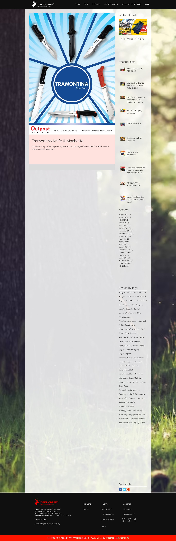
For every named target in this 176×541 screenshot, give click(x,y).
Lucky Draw (123, 341)
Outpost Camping (132, 349)
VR (136, 394)
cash (134, 410)
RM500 (127, 365)
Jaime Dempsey (130, 333)
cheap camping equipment (128, 414)
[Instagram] (129, 520)
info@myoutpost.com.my (50, 524)
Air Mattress (131, 296)
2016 (129, 292)
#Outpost (122, 292)
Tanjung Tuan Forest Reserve (129, 390)
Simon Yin (130, 382)
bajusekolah (123, 398)
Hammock (142, 321)
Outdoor (142, 345)
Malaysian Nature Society (128, 345)
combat (141, 418)
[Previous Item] (123, 27)
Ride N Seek (123, 378)
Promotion (138, 361)
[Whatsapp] (123, 520)
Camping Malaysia (126, 309)
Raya (141, 374)
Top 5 (131, 394)
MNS (131, 341)
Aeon (144, 292)
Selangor (122, 382)
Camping (139, 304)
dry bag (136, 422)
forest (143, 422)
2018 (139, 292)
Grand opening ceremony (128, 321)
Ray (136, 374)
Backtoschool (142, 300)
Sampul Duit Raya (136, 378)
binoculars (141, 398)
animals (142, 394)
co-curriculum (124, 418)
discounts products (125, 422)
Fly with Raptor (124, 317)
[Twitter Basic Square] (124, 489)
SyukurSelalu (123, 386)
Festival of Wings (134, 313)
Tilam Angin (123, 394)
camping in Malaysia (126, 406)
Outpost (121, 349)
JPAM (121, 333)
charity (139, 410)
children (142, 414)
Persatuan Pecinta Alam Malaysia (131, 357)
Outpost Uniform (125, 353)
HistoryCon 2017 (138, 329)
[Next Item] (143, 27)
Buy (133, 304)
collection (134, 418)
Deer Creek (123, 313)
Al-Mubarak (141, 296)
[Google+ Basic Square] (128, 489)
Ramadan (135, 365)
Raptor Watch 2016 (126, 370)
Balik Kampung (124, 304)
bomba (132, 402)
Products (122, 361)
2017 (134, 292)
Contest (137, 309)
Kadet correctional (125, 337)
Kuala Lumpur (139, 337)
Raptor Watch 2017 (126, 374)
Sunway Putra (141, 382)
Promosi (130, 361)
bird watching (124, 402)
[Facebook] (135, 520)
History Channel (125, 329)
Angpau (121, 300)
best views (132, 398)
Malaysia (137, 341)
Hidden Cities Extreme (127, 325)
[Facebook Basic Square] (120, 489)
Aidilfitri (122, 296)
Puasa (121, 365)
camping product (125, 410)
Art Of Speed (130, 300)
